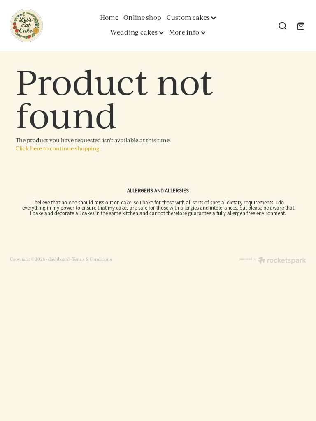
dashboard (59, 258)
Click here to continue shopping (58, 148)
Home (109, 17)
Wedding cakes (134, 32)
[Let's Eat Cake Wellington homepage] (39, 25)
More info (185, 32)
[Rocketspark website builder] (272, 261)
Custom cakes (189, 17)
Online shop (142, 17)
